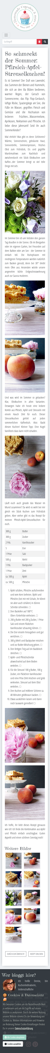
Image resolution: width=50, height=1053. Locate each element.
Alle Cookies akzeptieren (15, 1037)
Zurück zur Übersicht (15, 954)
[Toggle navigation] (6, 35)
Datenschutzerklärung (24, 1028)
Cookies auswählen (14, 1043)
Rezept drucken (36, 954)
